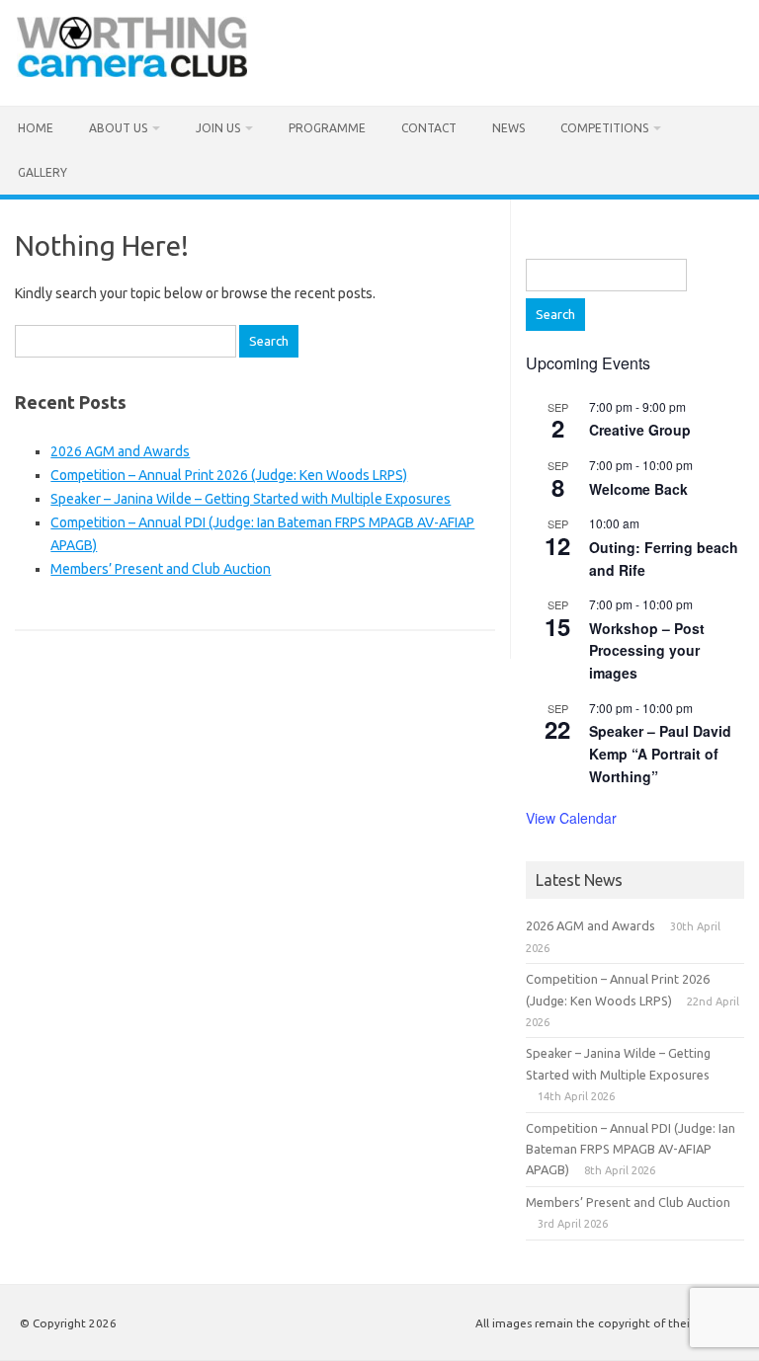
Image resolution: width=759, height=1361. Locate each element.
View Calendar (571, 818)
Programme (327, 127)
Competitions (604, 127)
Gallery (42, 172)
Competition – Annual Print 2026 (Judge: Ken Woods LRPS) (228, 475)
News (508, 127)
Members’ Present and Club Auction (160, 569)
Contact (429, 127)
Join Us (218, 127)
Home (35, 127)
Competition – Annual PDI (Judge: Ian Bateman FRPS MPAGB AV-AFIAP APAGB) (630, 1149)
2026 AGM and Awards (120, 451)
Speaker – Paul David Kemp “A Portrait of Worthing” (660, 753)
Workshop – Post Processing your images (647, 650)
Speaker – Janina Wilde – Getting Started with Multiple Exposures (250, 499)
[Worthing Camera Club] (132, 72)
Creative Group (640, 430)
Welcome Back (638, 489)
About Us (118, 127)
